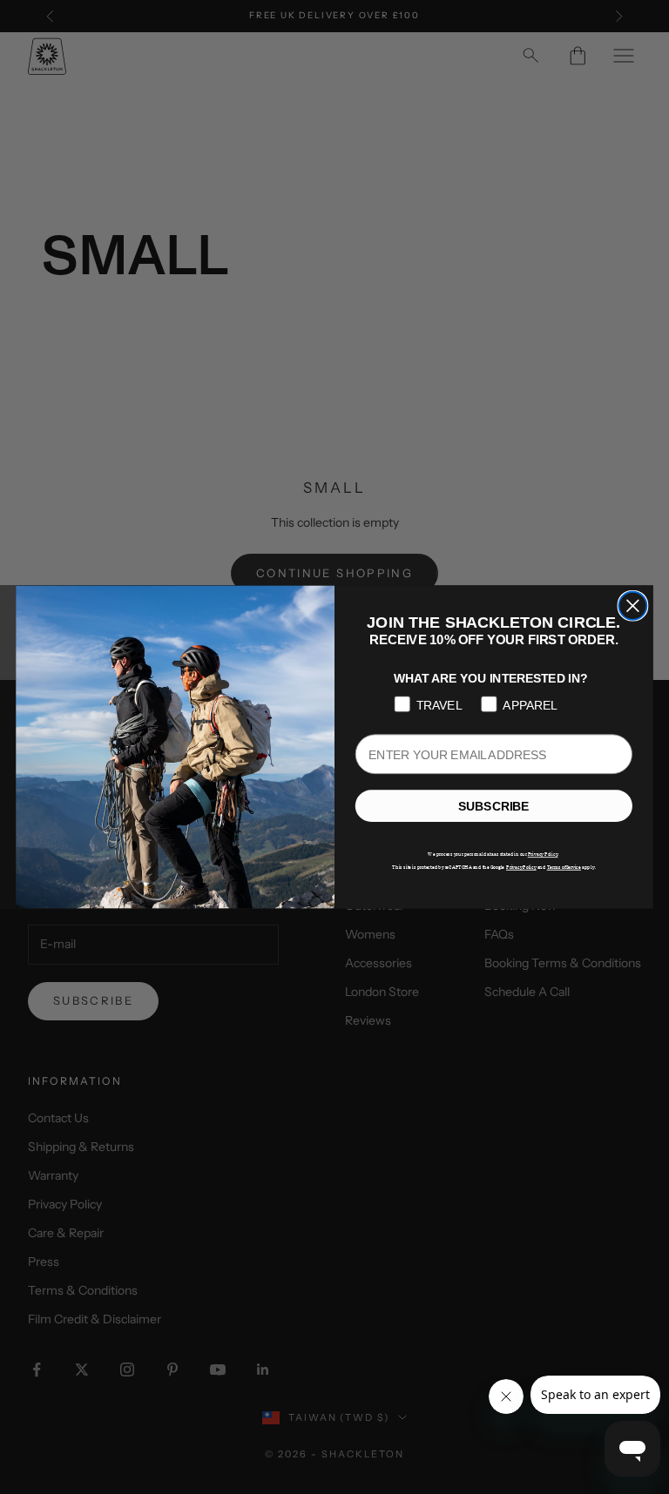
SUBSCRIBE (493, 806)
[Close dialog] (632, 606)
